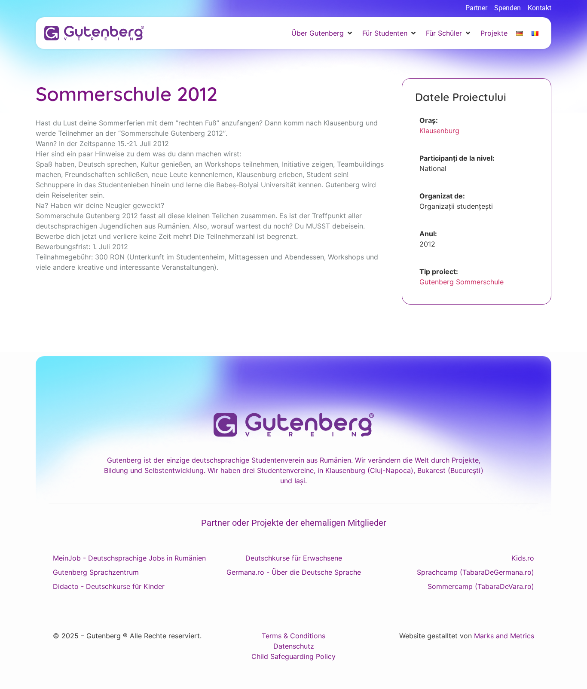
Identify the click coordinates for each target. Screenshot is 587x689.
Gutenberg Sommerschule (461, 281)
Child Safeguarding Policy (293, 656)
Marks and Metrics (504, 635)
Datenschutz (293, 646)
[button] (322, 33)
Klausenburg (439, 130)
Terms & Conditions (293, 635)
